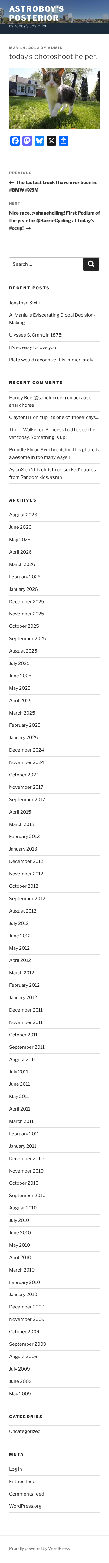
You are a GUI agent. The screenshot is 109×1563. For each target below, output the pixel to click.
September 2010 (27, 1195)
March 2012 (21, 973)
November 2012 (26, 874)
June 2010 (20, 1233)
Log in (15, 1469)
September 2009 (27, 1344)
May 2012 (19, 948)
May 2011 (19, 1096)
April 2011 (19, 1109)
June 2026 (20, 527)
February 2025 (25, 725)
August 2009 (23, 1356)
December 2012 (26, 861)
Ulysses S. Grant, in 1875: (35, 335)
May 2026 (20, 539)
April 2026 (20, 552)
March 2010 (22, 1270)
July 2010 (19, 1220)
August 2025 (23, 651)
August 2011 (22, 1059)
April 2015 (20, 812)
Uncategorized (25, 1431)
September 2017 (27, 799)
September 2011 (27, 1047)
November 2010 (26, 1171)
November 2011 (26, 1022)
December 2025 (26, 601)
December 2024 (26, 750)
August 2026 (23, 515)
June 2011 (19, 1084)
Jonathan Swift (25, 303)
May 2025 (20, 688)
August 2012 (22, 911)
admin (55, 48)
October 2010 (23, 1183)
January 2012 (23, 997)
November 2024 (26, 762)
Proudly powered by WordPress (39, 1548)
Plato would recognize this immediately (51, 360)
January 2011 (22, 1146)
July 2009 (19, 1369)
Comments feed (26, 1494)
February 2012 (24, 985)
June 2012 (20, 936)
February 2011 (24, 1134)
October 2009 (24, 1331)
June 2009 (20, 1381)
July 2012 (19, 923)
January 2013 (23, 849)
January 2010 (23, 1294)
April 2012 (20, 960)
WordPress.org (25, 1506)
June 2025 (20, 676)
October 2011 (23, 1035)
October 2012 (23, 886)
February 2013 (24, 836)
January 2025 (23, 737)
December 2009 (27, 1307)
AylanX (16, 469)
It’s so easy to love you (32, 347)
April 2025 (20, 700)
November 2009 (27, 1319)
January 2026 (23, 589)
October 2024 (24, 775)
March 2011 (21, 1121)
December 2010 (26, 1158)
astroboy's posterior (36, 13)
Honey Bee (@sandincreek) (37, 397)
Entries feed (22, 1481)
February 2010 (24, 1282)
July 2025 (19, 663)
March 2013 (22, 824)
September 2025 (27, 638)
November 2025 (26, 614)
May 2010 (19, 1245)
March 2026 (22, 564)
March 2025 (22, 713)
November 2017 (26, 787)
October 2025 (24, 626)
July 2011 (18, 1071)
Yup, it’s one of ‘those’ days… (69, 417)
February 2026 (25, 577)
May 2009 (20, 1394)
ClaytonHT (20, 417)
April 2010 (20, 1257)
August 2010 (23, 1208)
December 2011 (26, 1010)
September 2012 (27, 898)
